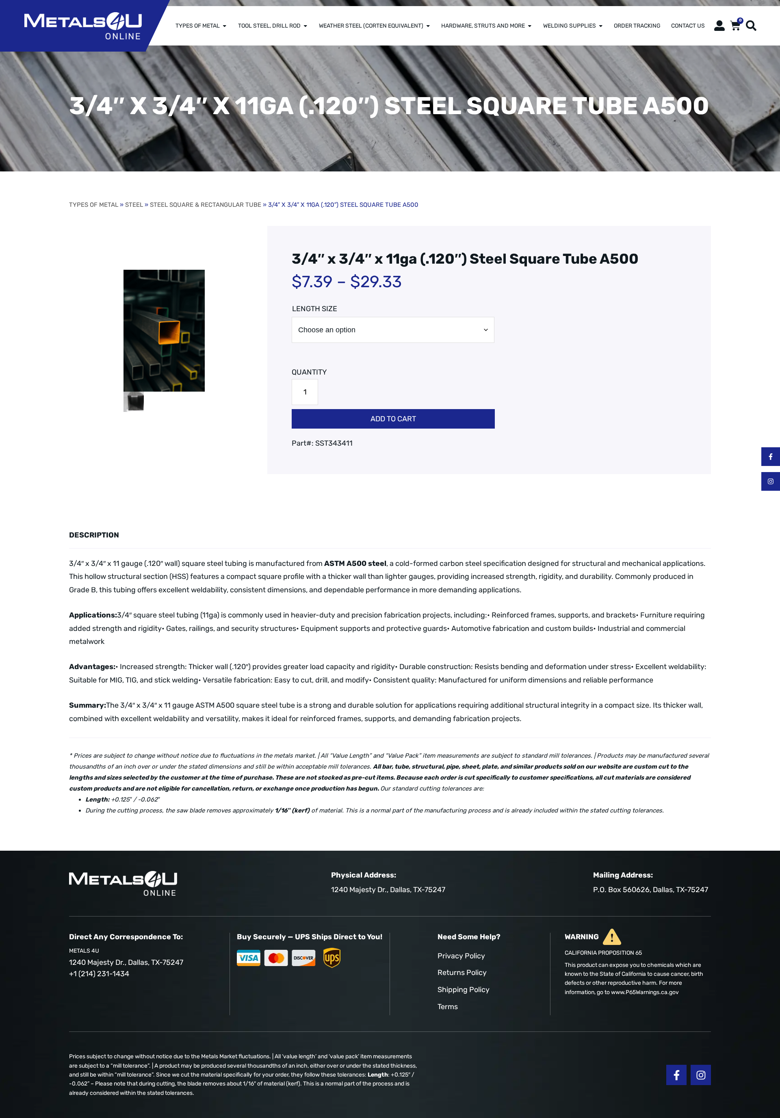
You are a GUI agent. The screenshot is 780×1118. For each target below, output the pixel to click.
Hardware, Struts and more (483, 25)
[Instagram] (770, 481)
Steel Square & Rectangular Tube (205, 204)
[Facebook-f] (770, 456)
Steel (134, 204)
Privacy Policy (461, 955)
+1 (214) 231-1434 (99, 973)
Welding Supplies (569, 25)
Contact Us (688, 25)
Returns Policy (462, 972)
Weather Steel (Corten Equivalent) (371, 25)
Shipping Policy (464, 989)
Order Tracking (637, 25)
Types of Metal (198, 25)
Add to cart (393, 418)
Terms (448, 1006)
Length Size (314, 308)
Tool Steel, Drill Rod (269, 25)
